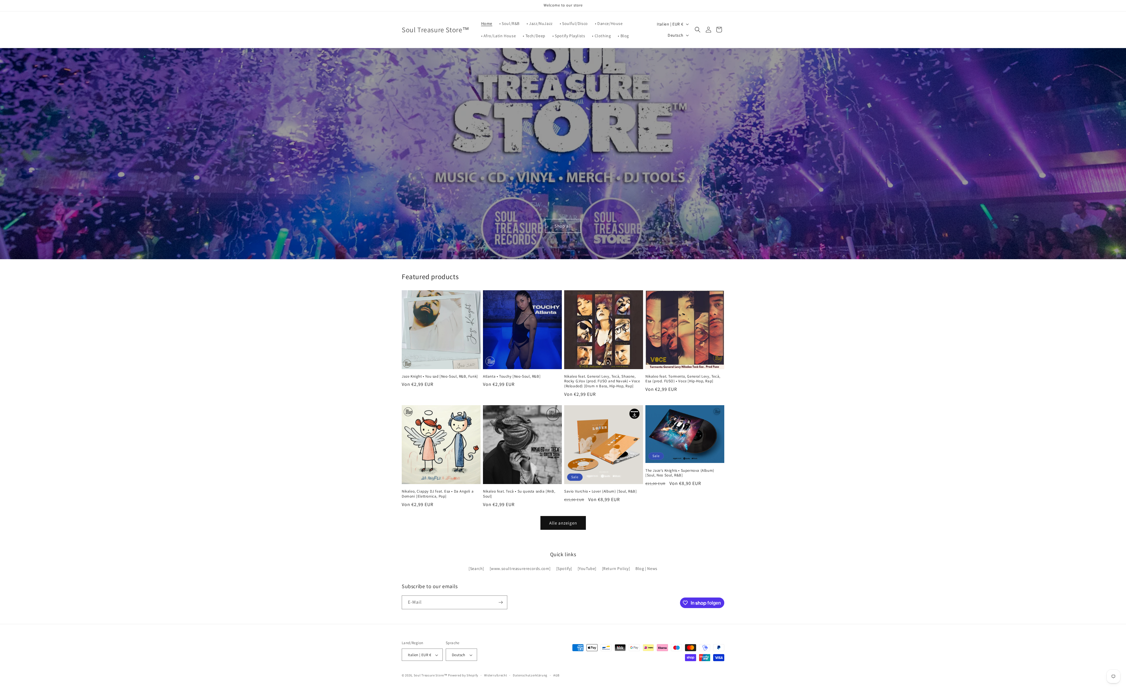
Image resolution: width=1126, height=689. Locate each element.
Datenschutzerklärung (530, 675)
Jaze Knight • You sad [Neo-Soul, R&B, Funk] (440, 376)
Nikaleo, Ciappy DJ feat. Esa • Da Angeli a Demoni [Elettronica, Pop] (438, 494)
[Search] (476, 568)
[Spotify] (564, 568)
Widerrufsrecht (495, 675)
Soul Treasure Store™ (430, 675)
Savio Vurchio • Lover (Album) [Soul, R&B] (600, 491)
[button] (697, 29)
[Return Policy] (616, 568)
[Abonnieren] (500, 602)
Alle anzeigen (563, 523)
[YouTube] (587, 568)
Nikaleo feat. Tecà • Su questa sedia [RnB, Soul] (519, 494)
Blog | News (646, 568)
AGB (556, 675)
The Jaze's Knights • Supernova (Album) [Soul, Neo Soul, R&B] (679, 473)
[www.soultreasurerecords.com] (520, 568)
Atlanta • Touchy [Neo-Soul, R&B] (511, 376)
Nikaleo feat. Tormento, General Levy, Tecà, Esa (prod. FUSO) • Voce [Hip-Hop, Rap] (682, 379)
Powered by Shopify (463, 675)
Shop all (563, 226)
